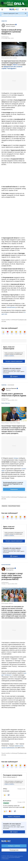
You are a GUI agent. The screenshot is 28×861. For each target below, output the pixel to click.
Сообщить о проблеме (14, 845)
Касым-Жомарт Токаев (14, 505)
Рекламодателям (14, 850)
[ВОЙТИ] (25, 9)
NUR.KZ (15, 64)
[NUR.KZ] (14, 9)
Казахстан (4, 505)
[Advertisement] (14, 80)
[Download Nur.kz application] (14, 3)
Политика (3, 385)
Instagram (15, 376)
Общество (4, 21)
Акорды (16, 458)
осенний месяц (11, 307)
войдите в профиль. (9, 355)
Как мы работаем (5, 564)
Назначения (11, 385)
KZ (23, 9)
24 (3, 767)
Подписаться (14, 489)
